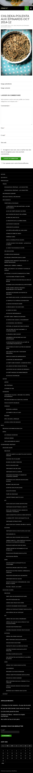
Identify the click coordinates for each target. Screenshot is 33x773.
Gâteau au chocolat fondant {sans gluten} (19, 609)
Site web (3, 142)
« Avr (2, 763)
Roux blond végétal (12, 556)
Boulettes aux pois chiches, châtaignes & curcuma (18, 571)
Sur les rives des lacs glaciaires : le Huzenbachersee (16, 330)
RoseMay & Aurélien (12, 409)
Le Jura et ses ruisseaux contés (15, 247)
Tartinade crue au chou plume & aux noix (18, 530)
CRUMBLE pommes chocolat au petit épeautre (16, 650)
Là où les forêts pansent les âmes (16, 211)
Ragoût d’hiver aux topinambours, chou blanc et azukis (18, 582)
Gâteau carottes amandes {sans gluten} (18, 674)
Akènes (6, 382)
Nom (3, 128)
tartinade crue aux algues (14, 578)
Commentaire (5, 105)
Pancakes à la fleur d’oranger (15, 671)
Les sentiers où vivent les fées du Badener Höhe (18, 347)
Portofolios (4, 180)
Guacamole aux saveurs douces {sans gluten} (17, 480)
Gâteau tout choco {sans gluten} (16, 665)
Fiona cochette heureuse (11, 402)
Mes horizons (7, 199)
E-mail (3, 135)
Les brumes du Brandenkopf (14, 359)
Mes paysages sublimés (9, 193)
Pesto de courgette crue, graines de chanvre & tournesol (17, 511)
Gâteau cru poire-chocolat (14, 636)
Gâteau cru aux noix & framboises (16, 618)
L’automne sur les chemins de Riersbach (17, 369)
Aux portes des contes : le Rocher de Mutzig (19, 297)
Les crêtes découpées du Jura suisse (16, 230)
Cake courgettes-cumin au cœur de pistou (18, 514)
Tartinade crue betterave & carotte (16, 506)
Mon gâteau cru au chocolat (14, 612)
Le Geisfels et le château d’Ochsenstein (17, 300)
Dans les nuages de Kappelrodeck (16, 356)
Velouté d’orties (11, 490)
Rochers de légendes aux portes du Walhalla (16, 293)
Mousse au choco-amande (14, 677)
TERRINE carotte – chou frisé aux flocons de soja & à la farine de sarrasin (18, 541)
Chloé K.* (4, 8)
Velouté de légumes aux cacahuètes (16, 575)
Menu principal (31, 8)
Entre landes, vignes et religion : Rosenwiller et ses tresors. (15, 288)
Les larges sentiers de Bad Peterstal (16, 366)
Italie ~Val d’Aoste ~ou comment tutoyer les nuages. (17, 269)
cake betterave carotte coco (14, 497)
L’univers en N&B (9, 388)
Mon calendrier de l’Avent (12, 441)
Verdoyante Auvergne (12, 227)
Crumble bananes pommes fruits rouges (18, 630)
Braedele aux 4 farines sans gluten (16, 690)
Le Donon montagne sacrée (14, 303)
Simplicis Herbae (9, 438)
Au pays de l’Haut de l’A (12, 217)
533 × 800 (13, 25)
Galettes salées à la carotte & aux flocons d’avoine (19, 455)
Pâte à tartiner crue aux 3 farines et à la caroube (18, 682)
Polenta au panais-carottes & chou (16, 567)
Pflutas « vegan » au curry (13, 586)
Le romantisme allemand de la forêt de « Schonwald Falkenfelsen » (17, 343)
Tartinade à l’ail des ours (13, 468)
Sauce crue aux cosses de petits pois (16, 503)
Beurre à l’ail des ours (12, 484)
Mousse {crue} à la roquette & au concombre (16, 563)
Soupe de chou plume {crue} (14, 487)
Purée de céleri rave (12, 494)
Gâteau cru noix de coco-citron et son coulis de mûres (17, 623)
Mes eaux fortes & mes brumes (11, 196)
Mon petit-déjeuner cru (13, 599)
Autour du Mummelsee (12, 375)
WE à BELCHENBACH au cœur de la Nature (16, 399)
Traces (5, 183)
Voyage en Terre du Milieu (13, 233)
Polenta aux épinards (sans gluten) (16, 553)
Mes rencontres (9, 251)
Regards (6, 415)
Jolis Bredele (10, 668)
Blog (2, 425)
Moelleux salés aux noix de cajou (16, 545)
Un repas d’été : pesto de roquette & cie (17, 518)
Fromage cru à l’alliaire (13, 458)
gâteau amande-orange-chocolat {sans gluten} (17, 686)
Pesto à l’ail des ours (12, 465)
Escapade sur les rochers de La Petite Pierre (19, 284)
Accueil (3, 174)
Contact (5, 693)
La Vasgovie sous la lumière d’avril (16, 220)
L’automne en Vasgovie (12, 223)
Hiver (5, 559)
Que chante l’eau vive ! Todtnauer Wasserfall (16, 352)
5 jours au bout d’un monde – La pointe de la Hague (18, 244)
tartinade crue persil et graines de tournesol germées (16, 475)
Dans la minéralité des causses (15, 239)
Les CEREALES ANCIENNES (11, 434)
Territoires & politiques (11, 203)
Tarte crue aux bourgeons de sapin (16, 596)
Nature (5, 378)
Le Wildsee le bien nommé (13, 334)
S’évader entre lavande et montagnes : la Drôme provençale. (16, 261)
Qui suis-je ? (4, 177)
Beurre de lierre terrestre (14, 462)
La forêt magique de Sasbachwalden (17, 372)
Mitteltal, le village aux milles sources (17, 326)
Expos (4, 431)
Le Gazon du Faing (11, 310)
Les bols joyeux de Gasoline (12, 422)
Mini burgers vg (10, 534)
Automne (7, 527)
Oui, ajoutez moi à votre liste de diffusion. (16, 163)
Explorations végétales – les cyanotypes (16, 190)
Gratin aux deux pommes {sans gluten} (17, 537)
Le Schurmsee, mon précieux (14, 323)
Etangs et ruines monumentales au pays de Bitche (18, 280)
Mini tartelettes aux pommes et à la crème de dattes (18, 658)
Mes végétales (8, 385)
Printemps (7, 450)
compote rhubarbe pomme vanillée (16, 606)
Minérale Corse (10, 236)
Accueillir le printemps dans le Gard (15, 257)
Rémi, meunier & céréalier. (11, 418)
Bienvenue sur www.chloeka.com (12, 428)
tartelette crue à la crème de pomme (17, 646)
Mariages (7, 406)
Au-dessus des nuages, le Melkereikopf (17, 319)
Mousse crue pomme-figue (13, 626)
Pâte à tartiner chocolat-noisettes (16, 639)
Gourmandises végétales (8, 444)
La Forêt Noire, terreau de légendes (14, 316)
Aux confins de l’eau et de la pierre (16, 214)
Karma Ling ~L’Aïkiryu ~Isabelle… (13, 265)
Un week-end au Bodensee (11, 254)
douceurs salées (7, 447)
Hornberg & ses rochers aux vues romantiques (16, 338)
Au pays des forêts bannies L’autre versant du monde (15, 708)
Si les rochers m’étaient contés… (15, 276)
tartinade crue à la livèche (14, 471)
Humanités (6, 391)
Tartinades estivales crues (14, 521)
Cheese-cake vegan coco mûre (15, 602)
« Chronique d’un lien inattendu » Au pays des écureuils (18, 207)
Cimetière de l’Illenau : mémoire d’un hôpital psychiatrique (17, 395)
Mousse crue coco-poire (13, 642)
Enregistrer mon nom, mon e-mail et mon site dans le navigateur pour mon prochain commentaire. (16, 152)
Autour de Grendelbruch (13, 313)
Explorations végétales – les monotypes (16, 187)
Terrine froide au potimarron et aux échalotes (17, 549)
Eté (5, 500)
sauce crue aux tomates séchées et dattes (18, 524)
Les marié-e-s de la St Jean (13, 412)
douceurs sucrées (8, 589)
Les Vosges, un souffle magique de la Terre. (17, 273)
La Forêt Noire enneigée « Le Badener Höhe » (18, 362)
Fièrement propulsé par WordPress (9, 770)
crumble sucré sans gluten (14, 654)
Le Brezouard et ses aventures (15, 307)
